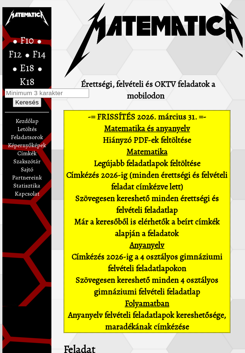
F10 (28, 40)
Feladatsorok (27, 137)
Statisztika (26, 186)
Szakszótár (27, 161)
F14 (39, 54)
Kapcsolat (27, 194)
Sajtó (27, 169)
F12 (16, 54)
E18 (28, 68)
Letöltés (27, 129)
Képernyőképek (27, 145)
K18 (27, 82)
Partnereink (27, 178)
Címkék (26, 153)
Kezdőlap (27, 121)
